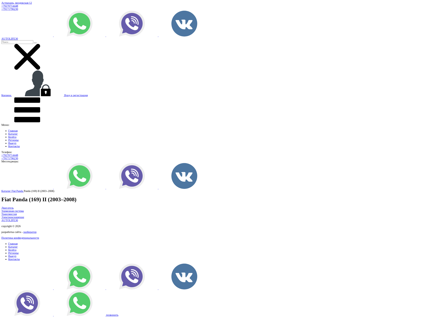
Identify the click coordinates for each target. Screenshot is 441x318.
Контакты (14, 146)
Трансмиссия (9, 214)
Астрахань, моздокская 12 (16, 2)
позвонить (112, 315)
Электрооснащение (12, 217)
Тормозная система (12, 211)
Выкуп (12, 143)
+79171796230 (9, 9)
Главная (13, 130)
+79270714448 (9, 5)
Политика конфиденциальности (20, 237)
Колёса (12, 136)
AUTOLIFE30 (9, 220)
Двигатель (7, 207)
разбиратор (30, 232)
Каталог (13, 133)
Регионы (13, 140)
